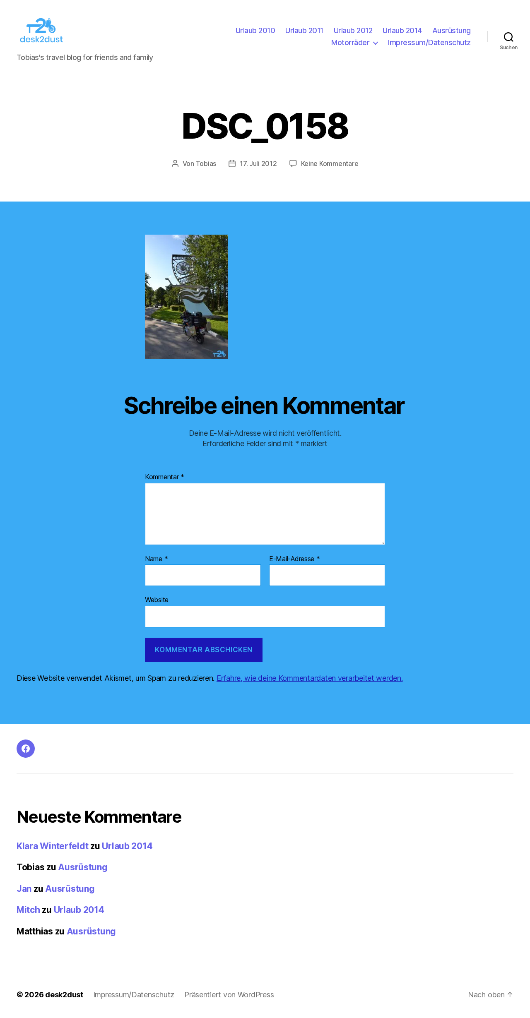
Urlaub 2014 (402, 30)
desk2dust (64, 994)
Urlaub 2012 (353, 30)
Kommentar (164, 477)
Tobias (206, 163)
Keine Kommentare (330, 163)
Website (157, 599)
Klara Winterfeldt (52, 846)
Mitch (28, 910)
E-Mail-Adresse (294, 559)
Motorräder (350, 42)
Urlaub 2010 (255, 30)
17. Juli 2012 (258, 163)
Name (156, 559)
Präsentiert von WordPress (229, 994)
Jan (24, 889)
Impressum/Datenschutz (429, 42)
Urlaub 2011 (304, 30)
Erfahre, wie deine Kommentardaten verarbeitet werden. (310, 678)
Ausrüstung (451, 30)
